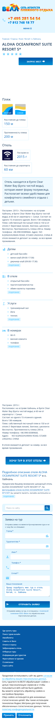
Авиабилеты (7, 637)
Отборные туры (9, 651)
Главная (5, 39)
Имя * (14, 552)
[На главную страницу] (27, 9)
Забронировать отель (11, 648)
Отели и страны (9, 644)
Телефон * (16, 562)
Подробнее (14, 265)
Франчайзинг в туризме (13, 658)
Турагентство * (13, 541)
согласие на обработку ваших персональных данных (27, 677)
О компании (7, 662)
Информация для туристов (14, 655)
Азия (21, 39)
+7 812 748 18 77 (21, 22)
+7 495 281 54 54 (24, 18)
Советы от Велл (9, 641)
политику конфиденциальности (18, 709)
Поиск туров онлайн (11, 634)
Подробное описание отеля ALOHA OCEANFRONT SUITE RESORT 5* (24, 473)
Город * (9, 531)
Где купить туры (9, 630)
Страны (14, 39)
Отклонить (24, 715)
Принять (9, 715)
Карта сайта (7, 665)
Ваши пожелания (14, 584)
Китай (27, 39)
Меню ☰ (27, 28)
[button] (50, 70)
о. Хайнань (36, 39)
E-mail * (15, 573)
